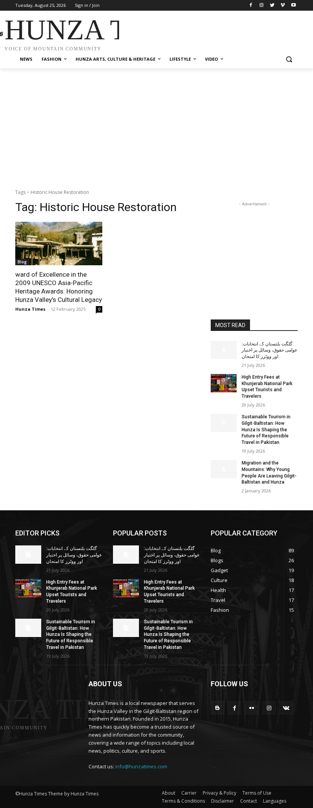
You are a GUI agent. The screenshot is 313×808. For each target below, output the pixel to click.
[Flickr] (251, 707)
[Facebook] (251, 5)
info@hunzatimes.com (141, 766)
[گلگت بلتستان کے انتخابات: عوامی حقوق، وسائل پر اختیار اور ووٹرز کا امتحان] (224, 350)
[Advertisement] (208, 31)
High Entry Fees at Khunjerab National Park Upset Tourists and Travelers (267, 386)
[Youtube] (293, 5)
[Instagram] (261, 5)
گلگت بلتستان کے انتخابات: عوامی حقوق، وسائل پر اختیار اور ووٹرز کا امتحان (269, 350)
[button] (289, 59)
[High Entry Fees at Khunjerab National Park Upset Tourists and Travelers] (224, 383)
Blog (22, 261)
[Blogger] (217, 707)
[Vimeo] (282, 5)
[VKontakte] (286, 707)
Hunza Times (30, 309)
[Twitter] (272, 5)
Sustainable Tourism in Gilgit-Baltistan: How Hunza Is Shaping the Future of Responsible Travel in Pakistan (266, 429)
